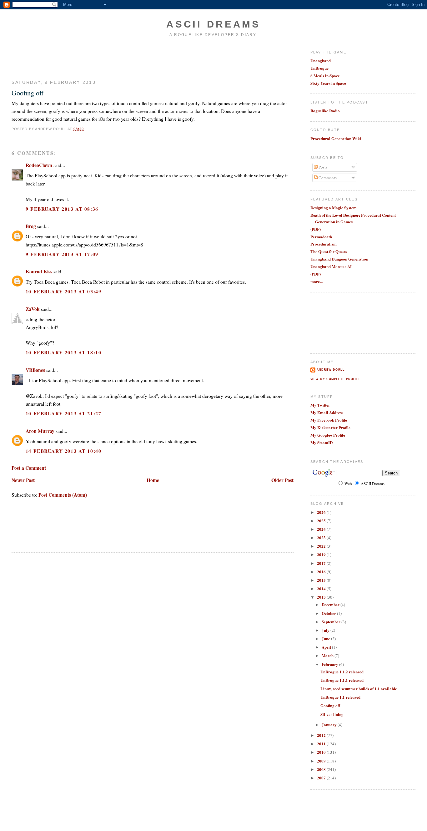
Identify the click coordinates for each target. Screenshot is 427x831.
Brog (31, 226)
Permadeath (321, 237)
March (328, 655)
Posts (322, 167)
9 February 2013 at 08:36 (62, 208)
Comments (327, 177)
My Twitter (320, 405)
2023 (322, 537)
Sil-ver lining (332, 714)
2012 (322, 735)
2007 (322, 778)
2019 (322, 554)
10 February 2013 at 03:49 (63, 291)
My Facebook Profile (328, 420)
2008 (322, 769)
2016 (322, 572)
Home (153, 480)
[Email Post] (86, 129)
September (331, 622)
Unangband (320, 60)
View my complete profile (335, 379)
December (331, 604)
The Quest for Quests (328, 251)
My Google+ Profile (327, 435)
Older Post (282, 480)
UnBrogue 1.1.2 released (342, 672)
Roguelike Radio (325, 111)
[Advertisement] (48, 54)
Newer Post (23, 480)
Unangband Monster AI (331, 266)
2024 (322, 529)
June (326, 638)
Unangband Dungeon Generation (339, 259)
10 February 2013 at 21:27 (63, 413)
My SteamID (321, 442)
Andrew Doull (331, 369)
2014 (322, 588)
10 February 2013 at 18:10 (63, 352)
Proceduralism (323, 244)
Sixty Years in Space (328, 83)
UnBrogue (319, 68)
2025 (322, 521)
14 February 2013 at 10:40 (63, 450)
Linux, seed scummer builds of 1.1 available (358, 689)
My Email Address (326, 412)
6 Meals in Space (325, 76)
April (327, 647)
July (326, 630)
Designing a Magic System (333, 207)
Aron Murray (40, 430)
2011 (322, 744)
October (329, 613)
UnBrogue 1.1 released (340, 697)
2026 (322, 512)
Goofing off (27, 92)
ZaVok (33, 308)
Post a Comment (29, 467)
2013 (322, 597)
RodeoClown (39, 165)
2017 (322, 563)
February (330, 664)
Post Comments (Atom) (62, 494)
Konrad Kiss (39, 271)
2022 (322, 546)
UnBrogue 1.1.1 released (342, 680)
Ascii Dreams (213, 24)
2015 (322, 580)
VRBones (35, 369)
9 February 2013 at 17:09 (62, 254)
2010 (322, 752)
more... (316, 281)
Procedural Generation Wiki (335, 138)
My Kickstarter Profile (330, 427)
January (330, 724)
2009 (322, 761)
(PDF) (315, 229)
